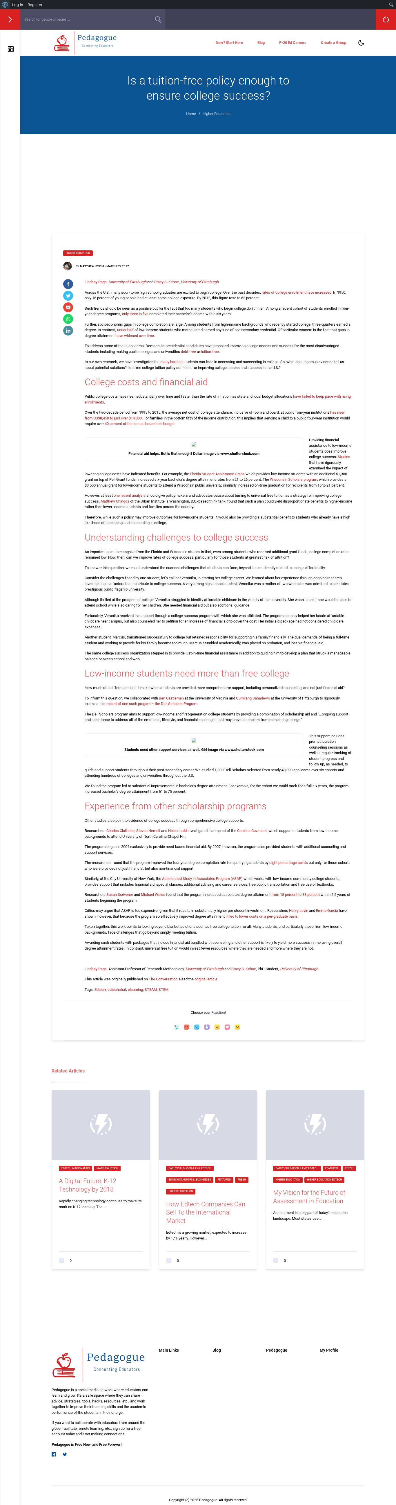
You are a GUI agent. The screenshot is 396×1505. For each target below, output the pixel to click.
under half (125, 330)
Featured (224, 1179)
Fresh (242, 1179)
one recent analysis (130, 495)
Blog (261, 42)
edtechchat (117, 989)
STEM (163, 989)
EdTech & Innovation (75, 1168)
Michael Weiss (153, 894)
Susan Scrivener (119, 894)
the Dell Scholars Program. (176, 704)
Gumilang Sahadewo (253, 698)
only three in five (135, 314)
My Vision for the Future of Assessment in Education (309, 1197)
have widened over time (134, 335)
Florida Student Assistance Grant (217, 474)
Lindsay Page (96, 282)
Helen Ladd (177, 830)
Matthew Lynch (92, 266)
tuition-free (210, 351)
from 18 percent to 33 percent (295, 894)
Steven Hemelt (148, 830)
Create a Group (333, 42)
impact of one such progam (128, 704)
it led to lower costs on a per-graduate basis (262, 916)
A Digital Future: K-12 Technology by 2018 (87, 1185)
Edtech (100, 989)
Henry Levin (298, 910)
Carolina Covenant (252, 830)
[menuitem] (5, 4)
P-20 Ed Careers (292, 42)
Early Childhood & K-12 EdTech (190, 1168)
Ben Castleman (171, 698)
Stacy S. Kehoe (166, 282)
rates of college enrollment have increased (296, 292)
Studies (344, 457)
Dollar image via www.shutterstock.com (226, 453)
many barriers (171, 362)
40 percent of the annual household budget (140, 423)
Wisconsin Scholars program (293, 479)
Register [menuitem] (35, 4)
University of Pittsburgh (127, 282)
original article (206, 979)
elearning (135, 989)
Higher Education (78, 253)
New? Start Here (229, 42)
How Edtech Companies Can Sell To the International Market (205, 1212)
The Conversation (163, 979)
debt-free (188, 351)
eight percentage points (288, 862)
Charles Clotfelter (120, 830)
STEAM (151, 989)
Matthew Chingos (115, 501)
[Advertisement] (208, 177)
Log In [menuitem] (17, 4)
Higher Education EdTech (324, 1179)
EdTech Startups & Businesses (190, 1179)
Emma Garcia (327, 910)
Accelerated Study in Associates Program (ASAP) (202, 878)
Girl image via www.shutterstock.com (232, 749)
